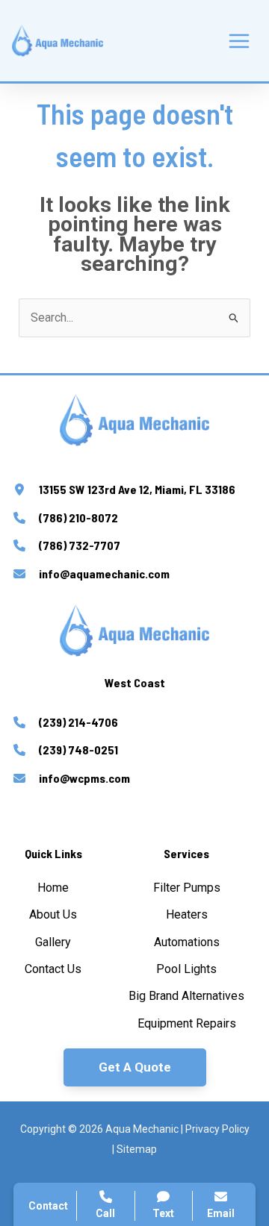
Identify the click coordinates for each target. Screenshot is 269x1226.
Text (163, 1213)
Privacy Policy (217, 1129)
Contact (48, 1206)
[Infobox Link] (134, 491)
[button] (135, 1067)
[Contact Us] (53, 969)
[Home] (53, 888)
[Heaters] (187, 915)
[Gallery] (53, 942)
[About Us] (53, 915)
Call (105, 1213)
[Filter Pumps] (186, 888)
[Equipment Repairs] (186, 1023)
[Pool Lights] (186, 969)
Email (221, 1213)
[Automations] (187, 942)
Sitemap (137, 1149)
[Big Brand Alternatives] (186, 996)
